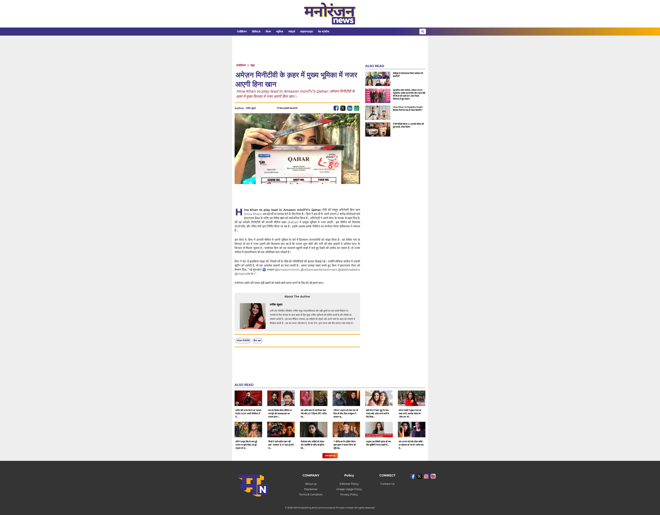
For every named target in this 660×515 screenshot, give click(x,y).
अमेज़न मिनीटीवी (243, 340)
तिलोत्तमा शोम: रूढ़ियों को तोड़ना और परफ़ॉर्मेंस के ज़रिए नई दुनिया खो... (312, 444)
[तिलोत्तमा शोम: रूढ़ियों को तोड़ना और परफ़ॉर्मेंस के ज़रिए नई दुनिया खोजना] (313, 429)
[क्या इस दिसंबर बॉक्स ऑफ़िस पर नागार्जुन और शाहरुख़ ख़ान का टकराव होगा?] (281, 398)
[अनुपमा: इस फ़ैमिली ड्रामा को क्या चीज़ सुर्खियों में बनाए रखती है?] (379, 429)
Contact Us (387, 483)
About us (311, 483)
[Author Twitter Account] (290, 305)
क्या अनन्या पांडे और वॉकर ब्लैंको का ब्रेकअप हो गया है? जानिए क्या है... (411, 444)
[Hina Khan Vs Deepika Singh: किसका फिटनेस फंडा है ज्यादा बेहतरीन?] (377, 113)
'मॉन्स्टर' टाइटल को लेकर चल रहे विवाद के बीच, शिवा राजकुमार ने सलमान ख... (345, 413)
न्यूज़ (252, 65)
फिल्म (268, 31)
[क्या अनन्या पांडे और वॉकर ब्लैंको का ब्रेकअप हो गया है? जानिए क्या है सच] (411, 429)
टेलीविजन (242, 31)
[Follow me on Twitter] (259, 108)
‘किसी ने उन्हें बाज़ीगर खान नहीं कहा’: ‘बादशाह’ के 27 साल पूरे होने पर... (281, 444)
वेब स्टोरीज (323, 31)
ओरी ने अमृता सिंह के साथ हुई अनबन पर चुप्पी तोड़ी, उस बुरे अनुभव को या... (246, 444)
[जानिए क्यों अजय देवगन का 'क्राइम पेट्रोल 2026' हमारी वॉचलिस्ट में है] (248, 398)
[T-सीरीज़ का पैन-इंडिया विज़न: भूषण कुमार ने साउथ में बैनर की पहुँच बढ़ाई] (346, 429)
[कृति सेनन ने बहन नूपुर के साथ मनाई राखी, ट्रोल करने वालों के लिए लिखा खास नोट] (379, 398)
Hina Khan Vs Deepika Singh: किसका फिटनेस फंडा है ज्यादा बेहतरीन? (408, 108)
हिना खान (257, 340)
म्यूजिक (279, 31)
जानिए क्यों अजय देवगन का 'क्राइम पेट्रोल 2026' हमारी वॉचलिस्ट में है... (248, 413)
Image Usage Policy (349, 489)
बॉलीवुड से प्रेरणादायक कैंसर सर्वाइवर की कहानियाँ (408, 74)
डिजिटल (256, 31)
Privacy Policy (349, 494)
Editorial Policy (349, 483)
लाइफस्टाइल (306, 31)
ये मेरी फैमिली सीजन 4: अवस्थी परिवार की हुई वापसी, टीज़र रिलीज (408, 125)
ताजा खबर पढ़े (330, 455)
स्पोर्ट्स (291, 31)
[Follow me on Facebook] (265, 108)
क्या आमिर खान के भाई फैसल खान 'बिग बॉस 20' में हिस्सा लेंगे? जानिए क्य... (314, 413)
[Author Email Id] (285, 305)
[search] (422, 31)
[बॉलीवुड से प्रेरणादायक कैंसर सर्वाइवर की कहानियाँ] (377, 79)
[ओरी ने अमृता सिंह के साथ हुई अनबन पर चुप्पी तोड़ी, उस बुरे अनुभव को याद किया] (248, 429)
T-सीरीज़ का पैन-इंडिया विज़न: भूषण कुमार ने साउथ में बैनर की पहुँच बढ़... (344, 444)
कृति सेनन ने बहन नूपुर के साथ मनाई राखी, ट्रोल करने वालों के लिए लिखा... (377, 413)
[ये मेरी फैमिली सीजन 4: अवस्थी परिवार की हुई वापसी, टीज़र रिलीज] (377, 129)
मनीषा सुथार (251, 108)
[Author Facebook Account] (295, 305)
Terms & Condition (311, 494)
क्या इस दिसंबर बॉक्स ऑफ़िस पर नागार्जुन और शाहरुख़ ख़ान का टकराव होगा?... (280, 413)
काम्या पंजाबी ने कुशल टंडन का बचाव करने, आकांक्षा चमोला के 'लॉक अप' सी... (410, 413)
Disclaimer (311, 489)
